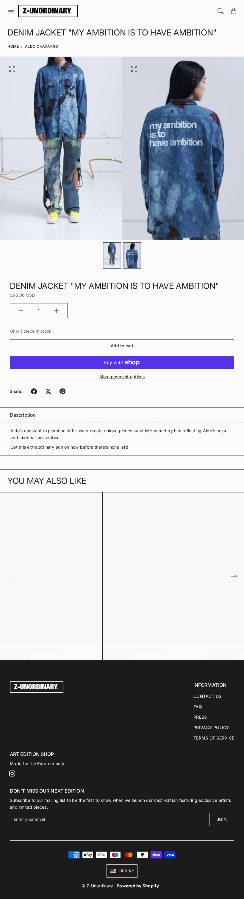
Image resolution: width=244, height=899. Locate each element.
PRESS (200, 717)
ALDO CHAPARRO (41, 46)
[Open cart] (233, 11)
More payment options (122, 376)
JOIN (222, 819)
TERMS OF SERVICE (213, 737)
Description (23, 415)
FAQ (197, 706)
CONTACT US (207, 696)
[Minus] (21, 310)
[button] (12, 11)
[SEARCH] (220, 11)
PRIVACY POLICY (211, 727)
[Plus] (56, 310)
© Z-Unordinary (97, 885)
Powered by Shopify (138, 885)
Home (13, 46)
